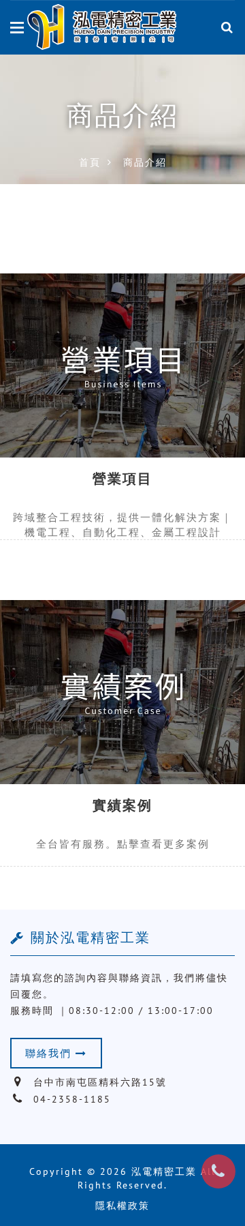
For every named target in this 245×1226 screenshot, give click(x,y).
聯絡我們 (50, 1053)
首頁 (90, 162)
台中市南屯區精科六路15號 (100, 1082)
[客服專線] (218, 1171)
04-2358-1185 (72, 1099)
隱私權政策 (122, 1205)
